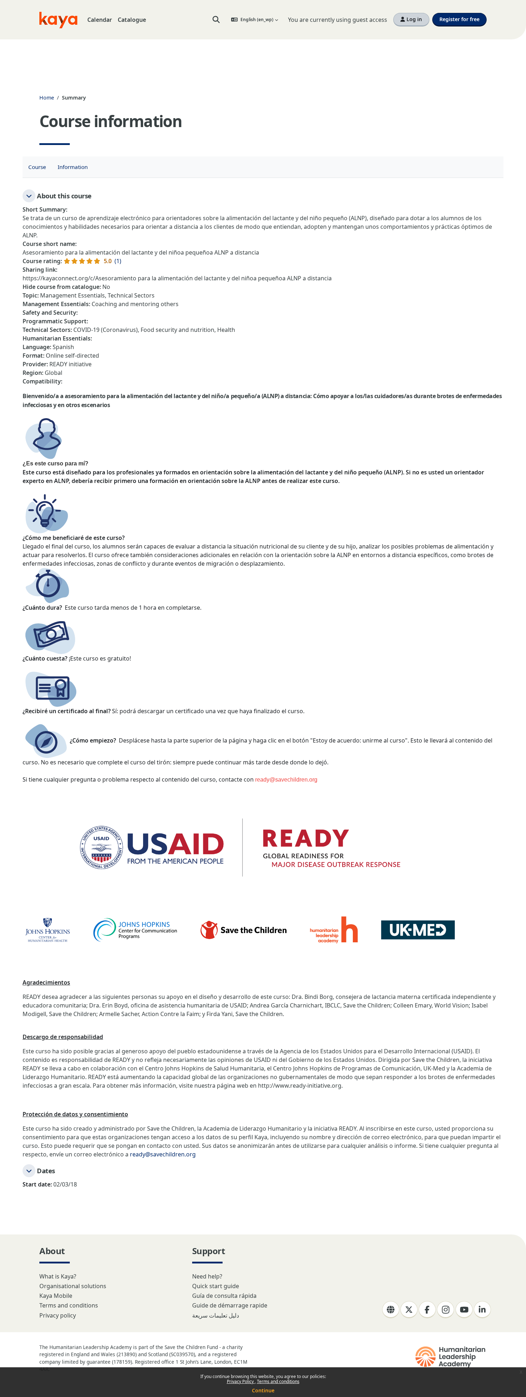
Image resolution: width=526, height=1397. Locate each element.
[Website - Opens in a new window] (390, 1309)
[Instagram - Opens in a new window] (445, 1309)
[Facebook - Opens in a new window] (427, 1309)
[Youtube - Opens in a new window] (464, 1309)
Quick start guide (215, 1286)
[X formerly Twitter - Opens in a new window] (409, 1309)
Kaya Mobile (55, 1296)
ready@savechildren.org (163, 1154)
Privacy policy (57, 1315)
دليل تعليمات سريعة (215, 1315)
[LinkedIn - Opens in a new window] (482, 1309)
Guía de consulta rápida (224, 1296)
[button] (216, 19)
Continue (263, 1390)
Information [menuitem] (73, 166)
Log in (413, 19)
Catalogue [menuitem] (132, 20)
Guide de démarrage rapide (229, 1305)
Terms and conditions (278, 1381)
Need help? (207, 1276)
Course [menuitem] (37, 166)
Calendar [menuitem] (99, 20)
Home (46, 97)
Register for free (459, 19)
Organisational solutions (72, 1286)
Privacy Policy (241, 1381)
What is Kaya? (57, 1276)
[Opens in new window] (451, 1357)
